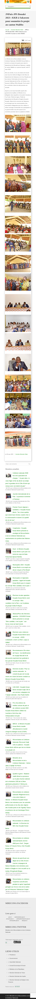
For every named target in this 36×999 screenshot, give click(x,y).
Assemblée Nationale (15, 962)
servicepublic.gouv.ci (14, 920)
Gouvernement (13, 958)
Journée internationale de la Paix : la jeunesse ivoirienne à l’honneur (21, 496)
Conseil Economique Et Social (17, 965)
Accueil (7, 29)
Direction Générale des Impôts (18, 976)
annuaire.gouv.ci (10, 918)
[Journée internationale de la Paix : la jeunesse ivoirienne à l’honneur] (8, 496)
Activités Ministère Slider (17, 29)
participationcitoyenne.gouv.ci (23, 918)
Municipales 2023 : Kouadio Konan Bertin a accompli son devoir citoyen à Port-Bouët (22, 567)
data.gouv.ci (24, 920)
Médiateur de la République (17, 969)
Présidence (12, 954)
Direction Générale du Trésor (17, 972)
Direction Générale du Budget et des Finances (18, 981)
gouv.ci (10, 917)
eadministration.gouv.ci (19, 917)
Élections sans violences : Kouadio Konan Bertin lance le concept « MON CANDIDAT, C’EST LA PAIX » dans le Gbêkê (17, 637)
